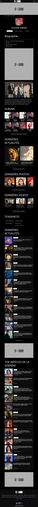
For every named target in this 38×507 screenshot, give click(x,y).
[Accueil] (17, 1)
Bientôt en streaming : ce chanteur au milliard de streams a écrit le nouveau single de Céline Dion (23, 266)
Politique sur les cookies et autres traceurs (29, 495)
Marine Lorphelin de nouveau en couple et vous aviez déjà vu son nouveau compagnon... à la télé (23, 421)
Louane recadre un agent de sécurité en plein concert (27, 163)
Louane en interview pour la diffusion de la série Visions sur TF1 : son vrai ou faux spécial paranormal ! (32, 206)
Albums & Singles (18, 31)
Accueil (6, 15)
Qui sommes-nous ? (14, 495)
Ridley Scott (18, 223)
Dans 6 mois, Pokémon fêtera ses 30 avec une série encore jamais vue (22, 240)
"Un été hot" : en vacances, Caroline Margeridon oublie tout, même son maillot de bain (22, 379)
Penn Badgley (9, 223)
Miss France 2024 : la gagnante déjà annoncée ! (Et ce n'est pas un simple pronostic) (22, 404)
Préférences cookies (19, 498)
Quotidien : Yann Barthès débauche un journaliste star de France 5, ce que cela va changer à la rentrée (22, 431)
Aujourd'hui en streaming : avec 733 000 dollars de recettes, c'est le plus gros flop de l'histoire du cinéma (23, 308)
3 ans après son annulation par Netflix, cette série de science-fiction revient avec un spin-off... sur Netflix (23, 274)
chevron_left (5, 31)
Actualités (27, 31)
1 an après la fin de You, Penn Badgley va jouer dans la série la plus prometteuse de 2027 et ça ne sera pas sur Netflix (23, 334)
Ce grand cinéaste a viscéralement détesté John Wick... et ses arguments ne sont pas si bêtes (22, 415)
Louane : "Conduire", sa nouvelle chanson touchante (12, 163)
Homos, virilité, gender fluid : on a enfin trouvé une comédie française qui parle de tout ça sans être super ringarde (23, 440)
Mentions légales (20, 495)
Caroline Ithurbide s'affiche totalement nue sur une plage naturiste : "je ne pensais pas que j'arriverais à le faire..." (23, 372)
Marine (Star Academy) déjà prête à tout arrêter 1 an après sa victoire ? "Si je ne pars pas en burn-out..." (23, 299)
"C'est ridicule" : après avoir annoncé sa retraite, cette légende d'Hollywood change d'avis (22, 291)
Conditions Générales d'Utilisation (6, 495)
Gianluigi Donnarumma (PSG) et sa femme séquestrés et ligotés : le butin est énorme (21, 464)
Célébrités (8, 15)
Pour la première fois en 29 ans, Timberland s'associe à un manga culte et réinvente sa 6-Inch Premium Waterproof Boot (22, 282)
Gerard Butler (19, 220)
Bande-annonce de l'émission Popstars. (8, 205)
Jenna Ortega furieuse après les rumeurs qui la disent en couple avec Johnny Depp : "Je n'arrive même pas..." (22, 447)
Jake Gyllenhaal (9, 220)
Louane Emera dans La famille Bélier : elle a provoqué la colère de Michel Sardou (20, 206)
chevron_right (32, 31)
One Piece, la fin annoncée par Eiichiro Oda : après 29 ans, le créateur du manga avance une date (22, 257)
